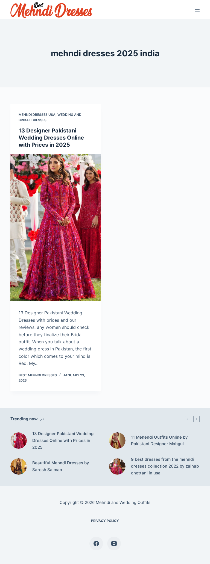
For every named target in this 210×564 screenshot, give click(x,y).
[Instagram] (114, 543)
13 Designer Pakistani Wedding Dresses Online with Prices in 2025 (51, 137)
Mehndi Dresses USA (37, 115)
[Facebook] (96, 543)
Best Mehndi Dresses (38, 375)
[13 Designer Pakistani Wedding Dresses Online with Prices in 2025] (55, 227)
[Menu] (197, 9)
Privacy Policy (105, 521)
